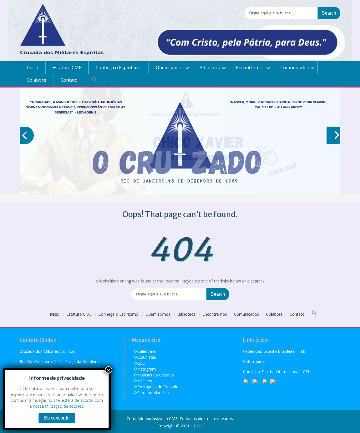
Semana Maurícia (153, 392)
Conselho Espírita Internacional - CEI (276, 371)
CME (198, 425)
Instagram (146, 369)
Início (32, 67)
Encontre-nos (250, 67)
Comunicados (294, 67)
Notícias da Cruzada (155, 375)
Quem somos (170, 67)
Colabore (36, 80)
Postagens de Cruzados (159, 386)
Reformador (254, 361)
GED (141, 363)
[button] (95, 80)
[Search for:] (292, 12)
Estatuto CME (67, 67)
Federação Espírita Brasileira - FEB (274, 351)
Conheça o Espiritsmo (118, 67)
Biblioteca (209, 67)
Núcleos (144, 380)
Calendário (147, 351)
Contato (69, 80)
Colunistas (146, 357)
